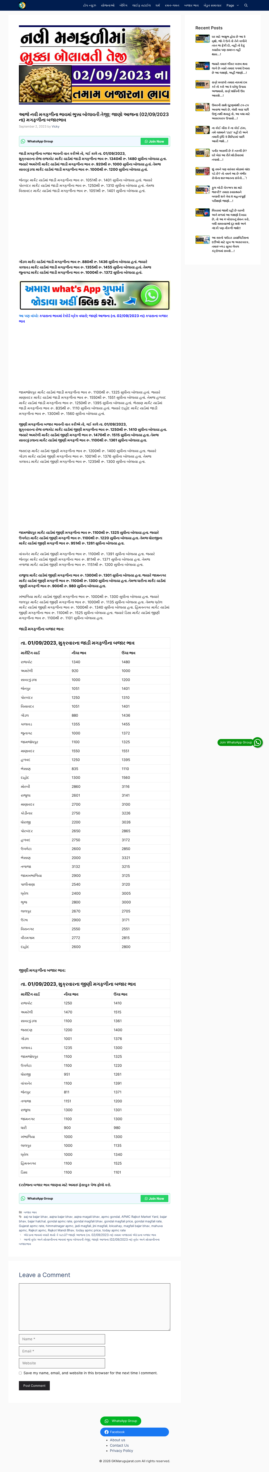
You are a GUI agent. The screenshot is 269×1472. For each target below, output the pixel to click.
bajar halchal (37, 1221)
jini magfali (100, 1226)
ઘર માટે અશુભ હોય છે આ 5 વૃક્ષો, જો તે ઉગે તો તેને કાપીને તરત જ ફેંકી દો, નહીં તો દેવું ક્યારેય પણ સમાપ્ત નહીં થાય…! (229, 45)
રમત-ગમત (172, 5)
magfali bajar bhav (137, 1226)
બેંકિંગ (123, 5)
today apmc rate (114, 1230)
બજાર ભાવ (191, 5)
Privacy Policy (121, 1451)
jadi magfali (83, 1226)
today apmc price (88, 1230)
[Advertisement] (94, 228)
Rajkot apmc (37, 1230)
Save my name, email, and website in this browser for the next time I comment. (91, 1373)
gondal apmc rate (59, 1221)
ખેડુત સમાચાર (213, 5)
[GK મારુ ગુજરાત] (22, 5)
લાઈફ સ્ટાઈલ (141, 5)
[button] (246, 5)
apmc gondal (110, 1216)
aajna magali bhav (87, 1216)
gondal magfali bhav (88, 1221)
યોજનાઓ (108, 5)
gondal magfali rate (148, 1221)
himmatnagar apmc (59, 1226)
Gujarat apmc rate (31, 1226)
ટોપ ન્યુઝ (89, 5)
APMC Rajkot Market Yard (139, 1216)
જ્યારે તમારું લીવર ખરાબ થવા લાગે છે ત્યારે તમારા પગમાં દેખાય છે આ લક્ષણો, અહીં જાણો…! (231, 68)
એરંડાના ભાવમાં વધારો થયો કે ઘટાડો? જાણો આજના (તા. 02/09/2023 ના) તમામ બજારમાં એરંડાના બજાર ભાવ (90, 1235)
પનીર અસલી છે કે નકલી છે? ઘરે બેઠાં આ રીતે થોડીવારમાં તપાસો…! (229, 155)
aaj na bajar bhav (36, 1216)
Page (230, 5)
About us (117, 1440)
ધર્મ (158, 5)
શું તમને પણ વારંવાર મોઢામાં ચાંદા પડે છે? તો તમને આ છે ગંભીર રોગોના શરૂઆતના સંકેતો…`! (231, 174)
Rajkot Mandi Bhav (61, 1230)
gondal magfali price (118, 1221)
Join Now (156, 141)
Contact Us (119, 1445)
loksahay (115, 1226)
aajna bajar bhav (61, 1216)
